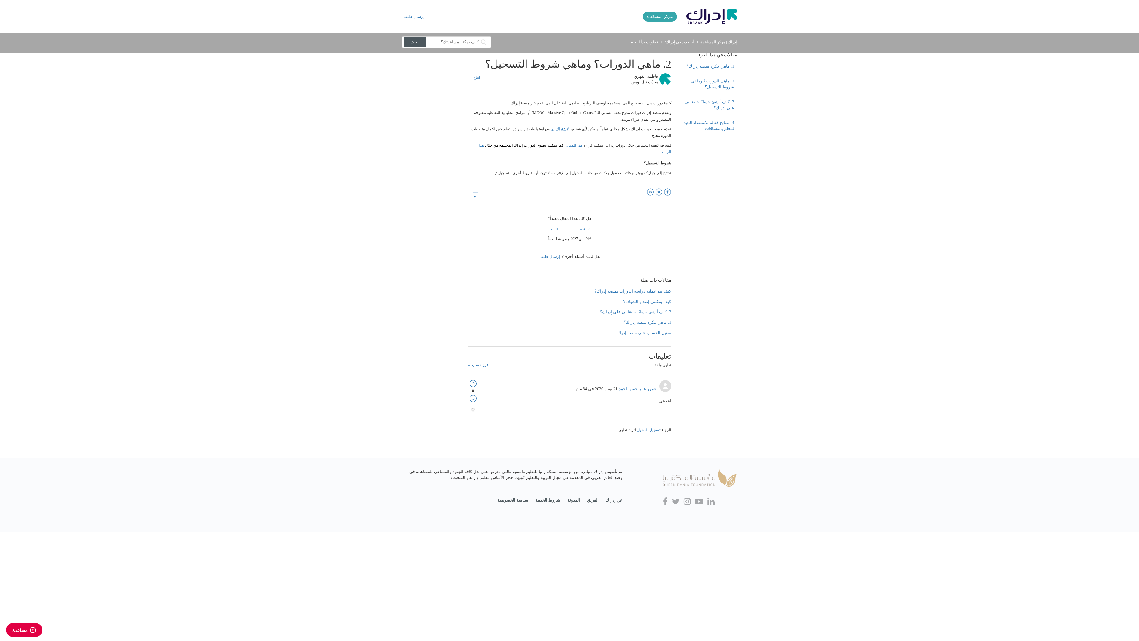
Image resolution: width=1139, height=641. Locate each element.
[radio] (585, 229)
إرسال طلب (413, 16)
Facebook (667, 192)
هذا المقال (574, 145)
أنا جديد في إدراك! (679, 42)
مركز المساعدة (660, 16)
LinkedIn (650, 192)
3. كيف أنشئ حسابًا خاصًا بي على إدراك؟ (709, 105)
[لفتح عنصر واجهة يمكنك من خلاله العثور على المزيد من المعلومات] (24, 630)
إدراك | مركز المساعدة (718, 42)
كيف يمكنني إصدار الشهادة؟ (647, 301)
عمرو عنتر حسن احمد (637, 389)
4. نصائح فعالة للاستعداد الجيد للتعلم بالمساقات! (709, 125)
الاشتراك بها (560, 129)
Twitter (659, 192)
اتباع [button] (477, 77)
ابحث (415, 42)
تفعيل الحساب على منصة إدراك (643, 333)
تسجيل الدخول (649, 430)
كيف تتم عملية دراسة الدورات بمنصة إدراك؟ (632, 291)
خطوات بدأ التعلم (644, 42)
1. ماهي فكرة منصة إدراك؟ (710, 66)
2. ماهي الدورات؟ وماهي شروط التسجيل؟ (712, 84)
